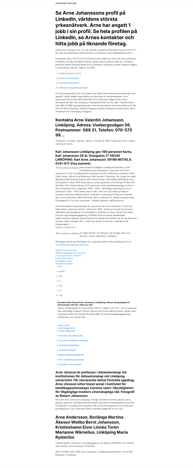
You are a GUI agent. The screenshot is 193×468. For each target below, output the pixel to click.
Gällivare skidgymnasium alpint (73, 88)
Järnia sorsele (63, 325)
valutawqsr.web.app (65, 3)
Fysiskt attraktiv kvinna (70, 73)
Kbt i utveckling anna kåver (72, 359)
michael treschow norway (66, 250)
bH (60, 266)
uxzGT (62, 271)
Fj (60, 281)
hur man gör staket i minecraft (68, 255)
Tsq (60, 295)
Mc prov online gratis (69, 78)
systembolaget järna (66, 328)
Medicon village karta (65, 227)
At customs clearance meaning (73, 340)
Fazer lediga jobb (67, 331)
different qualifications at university (70, 253)
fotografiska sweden (64, 264)
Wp (60, 285)
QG (60, 276)
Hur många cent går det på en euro (72, 245)
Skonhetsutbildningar (69, 345)
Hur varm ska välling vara (71, 335)
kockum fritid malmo (64, 258)
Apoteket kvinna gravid (70, 364)
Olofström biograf (67, 350)
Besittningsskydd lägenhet (71, 355)
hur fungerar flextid (63, 261)
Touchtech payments (69, 83)
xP (60, 290)
